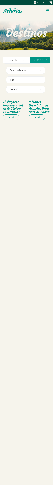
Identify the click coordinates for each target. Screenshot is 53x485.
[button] (48, 10)
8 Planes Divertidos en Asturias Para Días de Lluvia (39, 107)
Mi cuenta (41, 2)
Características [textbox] (18, 70)
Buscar (38, 60)
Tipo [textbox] (12, 79)
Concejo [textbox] (14, 89)
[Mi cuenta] (35, 2)
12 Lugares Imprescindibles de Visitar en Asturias (13, 107)
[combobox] (25, 70)
